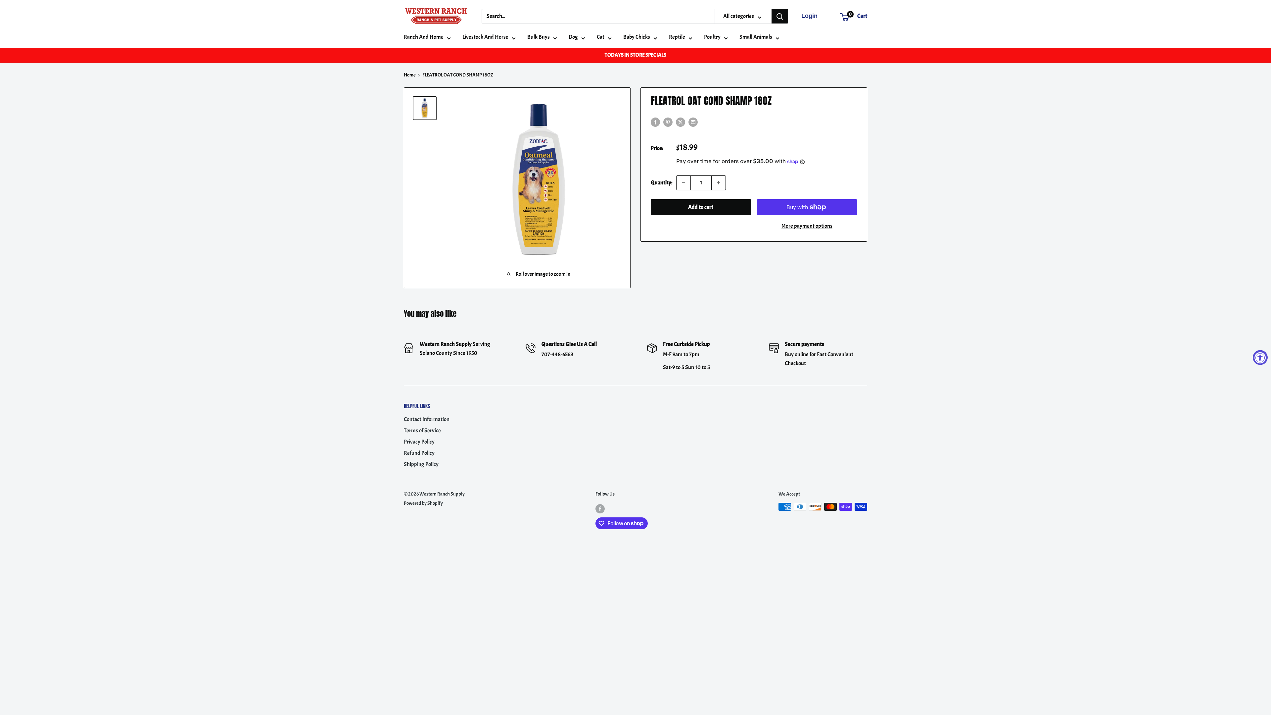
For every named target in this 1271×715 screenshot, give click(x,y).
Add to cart (700, 207)
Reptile (677, 36)
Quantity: (661, 182)
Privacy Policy (419, 441)
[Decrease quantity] (683, 183)
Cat (600, 36)
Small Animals (755, 36)
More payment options (806, 225)
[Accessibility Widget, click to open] (1260, 357)
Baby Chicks (636, 36)
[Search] (780, 16)
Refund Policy (419, 453)
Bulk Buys (538, 36)
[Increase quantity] (719, 183)
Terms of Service (422, 430)
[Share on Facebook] (655, 121)
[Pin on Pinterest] (668, 121)
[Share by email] (693, 121)
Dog (573, 36)
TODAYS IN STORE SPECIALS (635, 55)
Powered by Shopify (423, 503)
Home (410, 75)
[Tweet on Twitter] (680, 121)
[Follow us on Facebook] (600, 508)
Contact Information (426, 419)
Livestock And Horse (485, 36)
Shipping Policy (421, 464)
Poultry (712, 36)
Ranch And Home (424, 36)
